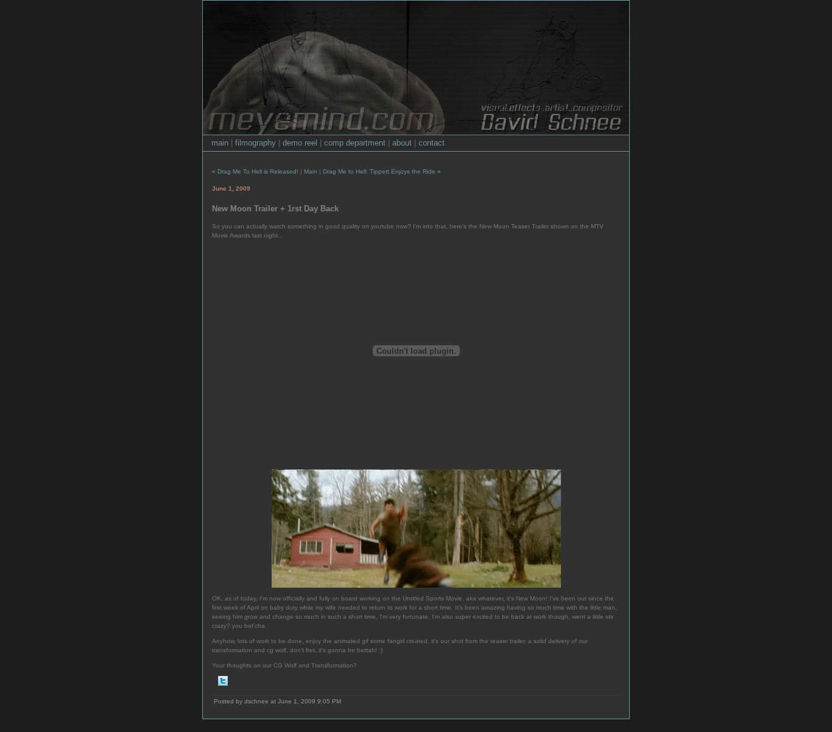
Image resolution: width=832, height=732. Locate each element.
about (402, 142)
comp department (355, 142)
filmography (255, 142)
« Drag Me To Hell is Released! (255, 171)
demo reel (300, 142)
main (219, 142)
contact (431, 142)
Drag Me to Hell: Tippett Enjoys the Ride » (382, 171)
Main (310, 171)
